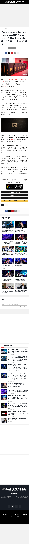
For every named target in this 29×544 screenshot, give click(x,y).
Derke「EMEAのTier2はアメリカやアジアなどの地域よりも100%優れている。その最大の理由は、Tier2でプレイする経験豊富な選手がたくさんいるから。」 (18, 398)
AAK (12, 139)
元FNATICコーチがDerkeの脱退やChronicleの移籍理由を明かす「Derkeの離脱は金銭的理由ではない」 (18, 385)
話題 (6, 28)
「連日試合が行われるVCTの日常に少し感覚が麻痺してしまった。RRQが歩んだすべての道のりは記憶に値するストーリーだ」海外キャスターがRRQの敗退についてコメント (7, 255)
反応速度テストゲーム (15, 198)
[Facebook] (6, 53)
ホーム (2, 28)
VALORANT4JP (5, 514)
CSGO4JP (13, 514)
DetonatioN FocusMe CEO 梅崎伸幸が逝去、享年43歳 (21, 291)
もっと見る (25, 218)
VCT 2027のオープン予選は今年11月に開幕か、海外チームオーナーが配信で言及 (8, 242)
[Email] (15, 53)
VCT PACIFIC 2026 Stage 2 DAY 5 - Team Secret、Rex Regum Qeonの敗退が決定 (21, 255)
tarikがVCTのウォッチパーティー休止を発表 (21, 266)
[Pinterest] (12, 53)
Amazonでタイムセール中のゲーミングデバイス (15, 200)
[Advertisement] (14, 328)
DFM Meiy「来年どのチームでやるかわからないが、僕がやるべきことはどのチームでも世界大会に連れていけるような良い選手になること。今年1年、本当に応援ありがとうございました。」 (18, 367)
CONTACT (24, 514)
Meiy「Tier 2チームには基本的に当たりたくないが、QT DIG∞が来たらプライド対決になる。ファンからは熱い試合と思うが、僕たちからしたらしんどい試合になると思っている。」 (17, 376)
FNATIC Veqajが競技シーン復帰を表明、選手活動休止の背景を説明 (8, 267)
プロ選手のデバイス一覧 (15, 192)
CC (6, 84)
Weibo (5, 86)
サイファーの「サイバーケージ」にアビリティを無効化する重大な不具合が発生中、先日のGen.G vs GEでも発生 (7, 292)
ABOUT (19, 514)
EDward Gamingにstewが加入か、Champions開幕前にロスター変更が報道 (8, 279)
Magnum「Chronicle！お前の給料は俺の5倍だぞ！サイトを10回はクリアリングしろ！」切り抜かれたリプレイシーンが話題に (21, 230)
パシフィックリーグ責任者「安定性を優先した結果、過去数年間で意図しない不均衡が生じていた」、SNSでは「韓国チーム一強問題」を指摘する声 (7, 230)
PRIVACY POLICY (14, 516)
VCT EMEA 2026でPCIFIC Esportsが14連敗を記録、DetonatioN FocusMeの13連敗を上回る (21, 279)
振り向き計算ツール (15, 195)
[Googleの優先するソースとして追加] (14, 187)
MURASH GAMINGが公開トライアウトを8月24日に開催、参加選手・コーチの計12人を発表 (18, 413)
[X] (9, 53)
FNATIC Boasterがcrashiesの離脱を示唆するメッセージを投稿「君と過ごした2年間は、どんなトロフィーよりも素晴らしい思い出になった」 (21, 242)
